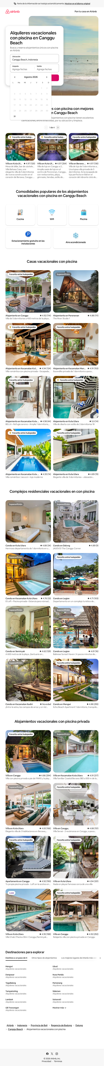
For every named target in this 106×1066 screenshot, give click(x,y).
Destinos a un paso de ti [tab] (16, 958)
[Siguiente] (58, 127)
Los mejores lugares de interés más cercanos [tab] (81, 958)
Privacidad (46, 1061)
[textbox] (22, 69)
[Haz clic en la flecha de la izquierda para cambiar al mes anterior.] (15, 77)
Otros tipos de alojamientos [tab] (44, 958)
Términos (58, 1061)
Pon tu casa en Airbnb (86, 11)
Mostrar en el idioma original (77, 3)
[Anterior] (46, 127)
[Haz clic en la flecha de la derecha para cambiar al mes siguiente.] (46, 77)
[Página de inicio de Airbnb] (13, 11)
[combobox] (34, 59)
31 (15, 116)
